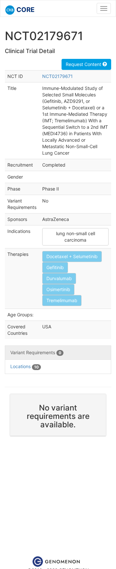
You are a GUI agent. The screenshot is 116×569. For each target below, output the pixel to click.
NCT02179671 (57, 76)
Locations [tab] (24, 366)
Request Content (84, 64)
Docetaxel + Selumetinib (72, 256)
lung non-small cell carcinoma (75, 237)
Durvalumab (59, 278)
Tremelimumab (61, 300)
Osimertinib (58, 289)
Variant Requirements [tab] (35, 352)
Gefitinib (55, 267)
